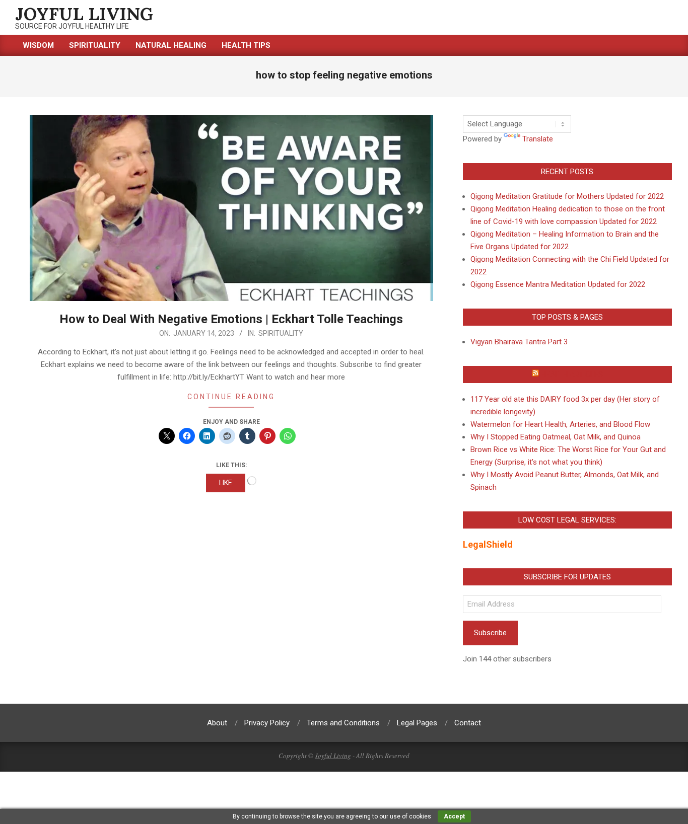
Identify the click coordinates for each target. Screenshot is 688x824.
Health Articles (572, 374)
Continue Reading (231, 397)
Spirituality (280, 333)
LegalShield (488, 544)
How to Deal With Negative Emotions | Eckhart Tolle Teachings (231, 319)
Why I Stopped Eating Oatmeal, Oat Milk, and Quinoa (555, 436)
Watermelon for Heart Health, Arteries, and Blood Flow (560, 424)
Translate (537, 138)
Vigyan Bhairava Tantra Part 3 (519, 341)
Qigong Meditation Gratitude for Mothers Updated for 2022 (567, 196)
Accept (454, 816)
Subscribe (490, 632)
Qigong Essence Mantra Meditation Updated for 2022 (557, 284)
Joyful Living (333, 755)
